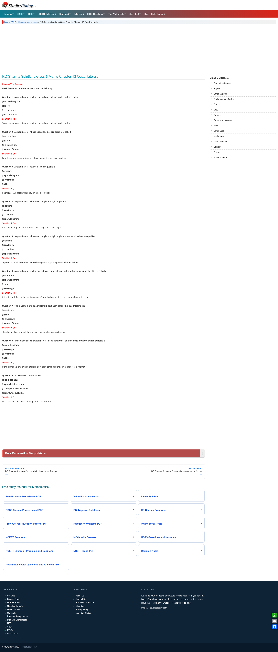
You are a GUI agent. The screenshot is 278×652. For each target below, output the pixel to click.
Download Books (15, 609)
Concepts (11, 612)
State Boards (157, 13)
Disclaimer (80, 605)
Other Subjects (220, 93)
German (217, 115)
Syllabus (11, 595)
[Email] (274, 621)
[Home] (18, 4)
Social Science (220, 157)
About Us (80, 595)
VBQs (9, 626)
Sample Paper (13, 598)
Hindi (216, 125)
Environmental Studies (224, 99)
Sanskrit (217, 146)
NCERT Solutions (46, 13)
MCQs (10, 630)
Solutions (78, 13)
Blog (146, 13)
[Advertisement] (89, 48)
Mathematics (32, 22)
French (217, 104)
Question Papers (15, 605)
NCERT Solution (14, 602)
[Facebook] (274, 627)
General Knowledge (223, 120)
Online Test (12, 633)
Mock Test (134, 13)
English (217, 88)
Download (64, 13)
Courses (8, 13)
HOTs (9, 623)
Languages (219, 130)
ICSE (30, 13)
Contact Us (81, 598)
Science (217, 152)
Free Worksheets (116, 13)
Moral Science (220, 141)
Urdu (216, 109)
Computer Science (222, 83)
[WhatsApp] (274, 615)
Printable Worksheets (17, 619)
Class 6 (21, 22)
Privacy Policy (82, 609)
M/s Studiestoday (29, 646)
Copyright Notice (83, 612)
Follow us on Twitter (85, 602)
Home (5, 22)
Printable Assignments (17, 616)
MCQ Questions (95, 13)
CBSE (20, 13)
